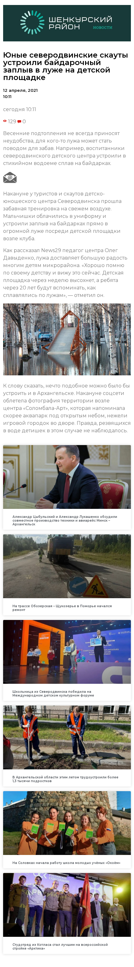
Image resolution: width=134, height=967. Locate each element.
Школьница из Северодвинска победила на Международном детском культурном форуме (53, 693)
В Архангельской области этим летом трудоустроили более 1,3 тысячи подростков (65, 779)
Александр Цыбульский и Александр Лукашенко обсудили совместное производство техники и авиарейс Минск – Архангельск (64, 520)
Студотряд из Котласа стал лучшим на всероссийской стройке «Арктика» (60, 947)
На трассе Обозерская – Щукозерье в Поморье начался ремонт (62, 608)
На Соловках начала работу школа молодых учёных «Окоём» (66, 863)
